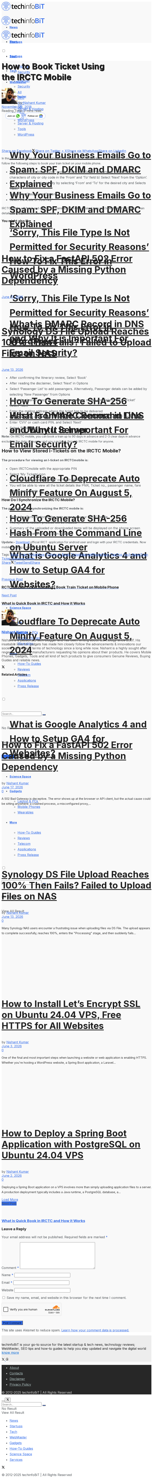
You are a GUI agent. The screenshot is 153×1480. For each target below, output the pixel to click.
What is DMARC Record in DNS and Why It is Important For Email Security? (77, 430)
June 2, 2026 (12, 1176)
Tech (13, 1432)
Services (16, 1460)
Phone (97, 555)
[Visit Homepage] (25, 10)
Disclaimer (17, 1379)
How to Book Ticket (65, 555)
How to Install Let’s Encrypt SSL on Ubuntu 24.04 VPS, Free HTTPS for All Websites (71, 1014)
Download (23, 542)
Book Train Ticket (24, 555)
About (14, 1368)
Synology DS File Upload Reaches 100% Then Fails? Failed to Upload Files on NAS (76, 342)
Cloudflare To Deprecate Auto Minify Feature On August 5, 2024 (75, 492)
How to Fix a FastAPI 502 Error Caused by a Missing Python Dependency (67, 269)
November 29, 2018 (17, 107)
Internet (86, 555)
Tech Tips (109, 555)
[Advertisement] (48, 571)
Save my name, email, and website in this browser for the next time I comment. (66, 1298)
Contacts (16, 1373)
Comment (10, 1268)
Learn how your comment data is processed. (95, 1330)
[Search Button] (44, 1405)
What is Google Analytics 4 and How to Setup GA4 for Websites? (78, 738)
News (14, 1421)
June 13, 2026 (12, 370)
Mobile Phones (29, 807)
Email (7, 1283)
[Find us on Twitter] (4, 1360)
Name (7, 1275)
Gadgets (16, 791)
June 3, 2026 (12, 1046)
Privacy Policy (20, 1384)
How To (43, 555)
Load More (10, 1200)
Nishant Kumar (34, 103)
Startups (16, 56)
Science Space (20, 607)
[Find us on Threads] (7, 1360)
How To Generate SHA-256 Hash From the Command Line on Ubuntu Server (76, 533)
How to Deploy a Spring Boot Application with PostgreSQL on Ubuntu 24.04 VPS (71, 1144)
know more (10, 1353)
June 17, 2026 (12, 297)
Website (7, 1290)
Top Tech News (128, 555)
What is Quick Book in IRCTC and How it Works (43, 1220)
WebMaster (18, 1437)
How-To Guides (29, 664)
